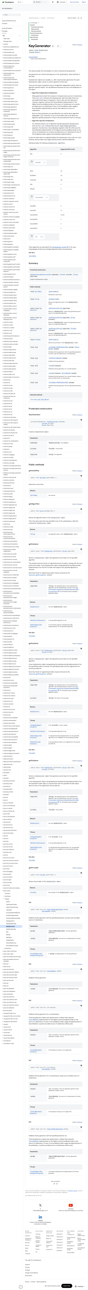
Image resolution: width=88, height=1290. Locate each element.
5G (36, 1252)
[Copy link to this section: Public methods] (46, 465)
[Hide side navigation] (20, 1287)
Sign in (84, 2)
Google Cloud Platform (31, 1273)
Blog (26, 1251)
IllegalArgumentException (35, 726)
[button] (11, 31)
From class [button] (40, 399)
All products (28, 1275)
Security (27, 1242)
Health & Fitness (38, 1241)
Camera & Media (38, 1245)
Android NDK (70, 1252)
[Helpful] (78, 18)
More (19, 2)
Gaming (38, 1234)
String (75, 274)
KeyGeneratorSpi (45, 274)
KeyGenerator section (59, 247)
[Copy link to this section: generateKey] (41, 471)
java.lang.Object (33, 57)
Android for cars (49, 1246)
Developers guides (70, 1242)
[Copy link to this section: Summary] (40, 263)
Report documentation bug (81, 1239)
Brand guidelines (41, 1281)
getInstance (53, 308)
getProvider (53, 339)
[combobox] (41, 2)
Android (27, 1236)
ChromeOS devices (49, 1241)
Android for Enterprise (28, 1239)
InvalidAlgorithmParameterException (36, 954)
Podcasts (27, 1253)
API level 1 (79, 44)
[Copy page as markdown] (58, 46)
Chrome (27, 1267)
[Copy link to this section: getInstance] (40, 544)
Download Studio (70, 1249)
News (26, 1248)
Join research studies (81, 1248)
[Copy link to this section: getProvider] (40, 868)
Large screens (50, 1236)
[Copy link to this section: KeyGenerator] (42, 415)
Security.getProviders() (37, 575)
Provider (62, 274)
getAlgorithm (53, 299)
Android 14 (60, 1242)
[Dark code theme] (81, 420)
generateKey (53, 291)
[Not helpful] (81, 18)
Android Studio (74, 2)
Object (37, 52)
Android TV (49, 1249)
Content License (73, 1190)
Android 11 (59, 1250)
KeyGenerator (35, 274)
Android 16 (60, 1237)
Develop (43, 18)
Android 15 (60, 1239)
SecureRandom (56, 358)
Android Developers (34, 18)
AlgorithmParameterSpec (60, 347)
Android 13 (59, 1245)
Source (27, 1245)
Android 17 (60, 1234)
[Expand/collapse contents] (39, 23)
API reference (7, 8)
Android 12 (60, 1248)
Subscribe (66, 1286)
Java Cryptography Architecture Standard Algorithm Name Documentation (63, 589)
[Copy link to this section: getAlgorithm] (41, 504)
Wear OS (48, 1238)
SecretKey (32, 256)
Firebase (27, 1270)
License (33, 1281)
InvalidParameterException (36, 1051)
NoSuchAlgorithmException (36, 625)
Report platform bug (81, 1234)
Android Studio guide (71, 1238)
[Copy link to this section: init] (33, 903)
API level (4, 33)
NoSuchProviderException (35, 742)
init (41, 98)
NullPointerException (38, 620)
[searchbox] (11, 14)
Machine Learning (38, 1237)
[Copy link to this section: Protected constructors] (54, 409)
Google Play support (81, 1244)
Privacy (38, 1249)
